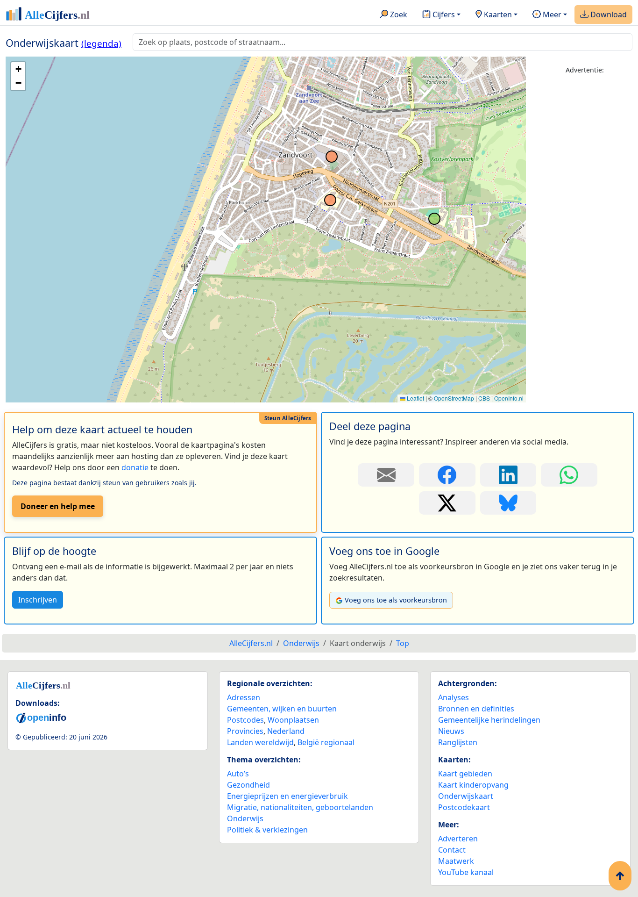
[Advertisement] (585, 223)
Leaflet (414, 398)
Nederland (286, 731)
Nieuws (451, 731)
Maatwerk (456, 861)
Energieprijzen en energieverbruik (287, 796)
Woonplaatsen (293, 720)
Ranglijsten (457, 742)
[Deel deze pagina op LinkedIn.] (508, 475)
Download (607, 14)
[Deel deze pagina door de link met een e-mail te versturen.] (386, 475)
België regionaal (326, 742)
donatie (135, 467)
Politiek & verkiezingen (267, 830)
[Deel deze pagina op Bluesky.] (508, 503)
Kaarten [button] (497, 14)
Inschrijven (37, 600)
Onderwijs (245, 818)
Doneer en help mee (58, 506)
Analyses (453, 697)
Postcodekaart (464, 807)
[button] (18, 69)
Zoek (397, 14)
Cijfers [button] (443, 14)
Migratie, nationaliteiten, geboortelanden (300, 807)
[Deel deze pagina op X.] (447, 503)
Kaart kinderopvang (473, 785)
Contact (452, 850)
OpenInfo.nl (509, 398)
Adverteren (458, 838)
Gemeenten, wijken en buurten (282, 708)
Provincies (245, 731)
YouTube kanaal (466, 872)
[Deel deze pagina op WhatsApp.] (569, 475)
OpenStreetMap (454, 398)
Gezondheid (248, 785)
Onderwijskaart (465, 796)
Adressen (243, 697)
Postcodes (245, 720)
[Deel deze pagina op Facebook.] (447, 475)
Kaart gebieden (465, 773)
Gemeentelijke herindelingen (489, 720)
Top (402, 643)
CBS (484, 398)
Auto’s (238, 773)
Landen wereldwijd (260, 742)
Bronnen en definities (476, 708)
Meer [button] (551, 14)
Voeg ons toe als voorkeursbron (396, 600)
